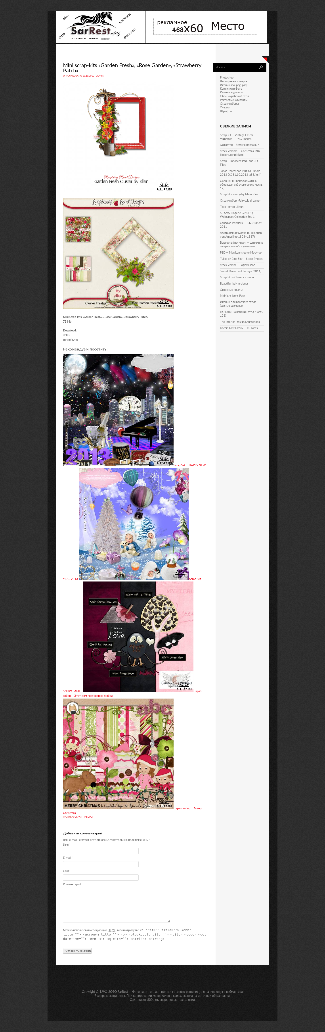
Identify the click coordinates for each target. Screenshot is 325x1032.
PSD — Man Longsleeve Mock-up (241, 252)
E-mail (68, 858)
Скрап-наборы (84, 817)
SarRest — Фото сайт (132, 991)
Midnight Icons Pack (232, 296)
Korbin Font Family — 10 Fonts (239, 328)
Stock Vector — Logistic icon (237, 265)
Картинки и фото (231, 88)
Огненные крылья (231, 290)
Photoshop (226, 77)
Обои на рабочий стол (234, 96)
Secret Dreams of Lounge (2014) (240, 271)
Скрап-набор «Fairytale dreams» (240, 200)
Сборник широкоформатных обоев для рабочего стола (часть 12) (241, 185)
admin (100, 76)
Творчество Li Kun (231, 207)
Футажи (225, 107)
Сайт (66, 871)
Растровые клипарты (233, 100)
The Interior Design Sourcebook (240, 322)
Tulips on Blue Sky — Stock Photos (241, 259)
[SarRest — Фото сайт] (100, 42)
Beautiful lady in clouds (234, 283)
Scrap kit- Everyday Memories (239, 194)
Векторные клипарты (234, 81)
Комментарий (72, 884)
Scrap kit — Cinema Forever (237, 277)
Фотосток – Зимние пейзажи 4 (240, 145)
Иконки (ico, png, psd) (233, 85)
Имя (67, 844)
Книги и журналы (231, 92)
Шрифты (226, 111)
